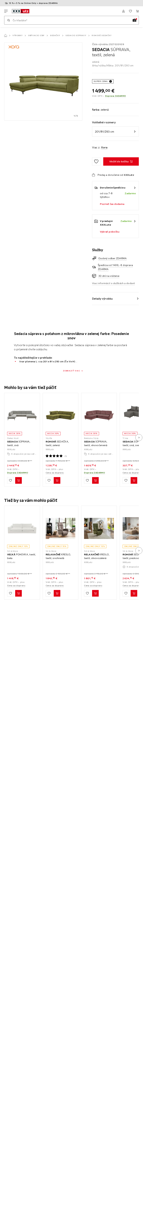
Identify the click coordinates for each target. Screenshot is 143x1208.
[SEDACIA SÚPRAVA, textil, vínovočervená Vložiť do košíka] (95, 480)
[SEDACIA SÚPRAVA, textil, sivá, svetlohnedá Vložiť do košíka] (134, 480)
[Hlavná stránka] (5, 35)
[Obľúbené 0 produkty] (130, 11)
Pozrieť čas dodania (112, 204)
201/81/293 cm (104, 131)
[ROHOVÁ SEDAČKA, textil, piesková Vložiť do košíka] (134, 593)
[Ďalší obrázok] (138, 437)
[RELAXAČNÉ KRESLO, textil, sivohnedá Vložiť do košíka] (57, 593)
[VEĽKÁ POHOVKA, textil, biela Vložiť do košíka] (18, 593)
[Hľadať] (8, 20)
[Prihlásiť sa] (123, 11)
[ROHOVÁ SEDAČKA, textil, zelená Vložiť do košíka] (57, 480)
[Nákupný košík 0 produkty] (137, 11)
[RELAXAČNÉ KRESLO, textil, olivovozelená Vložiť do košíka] (95, 593)
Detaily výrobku (102, 298)
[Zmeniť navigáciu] (6, 11)
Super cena (101, 81)
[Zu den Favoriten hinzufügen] (96, 161)
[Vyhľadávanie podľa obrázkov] (134, 20)
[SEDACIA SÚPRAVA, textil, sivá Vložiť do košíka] (18, 480)
